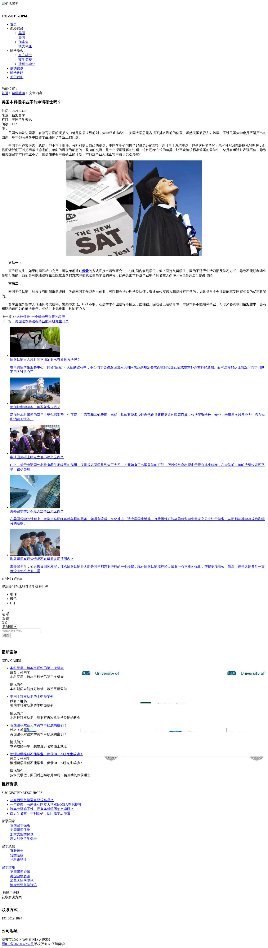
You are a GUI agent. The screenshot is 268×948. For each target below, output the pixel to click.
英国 (21, 33)
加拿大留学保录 (22, 834)
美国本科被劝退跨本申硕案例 (32, 696)
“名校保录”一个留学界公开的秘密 (40, 317)
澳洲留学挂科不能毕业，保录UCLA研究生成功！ (46, 754)
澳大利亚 (25, 46)
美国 (21, 37)
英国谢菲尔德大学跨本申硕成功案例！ (38, 725)
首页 (13, 24)
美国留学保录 (20, 830)
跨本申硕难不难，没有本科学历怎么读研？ (42, 809)
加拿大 (23, 42)
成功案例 (16, 68)
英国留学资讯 (20, 872)
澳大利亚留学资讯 (23, 885)
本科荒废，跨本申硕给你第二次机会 (37, 668)
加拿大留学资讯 (22, 880)
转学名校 (25, 59)
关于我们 (16, 77)
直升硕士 (25, 55)
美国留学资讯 (20, 876)
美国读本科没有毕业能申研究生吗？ (42, 321)
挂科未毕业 (26, 64)
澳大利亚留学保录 (23, 838)
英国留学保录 (20, 825)
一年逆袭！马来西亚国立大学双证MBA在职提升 (45, 804)
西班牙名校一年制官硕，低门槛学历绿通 (40, 813)
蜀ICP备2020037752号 (18, 944)
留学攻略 (16, 72)
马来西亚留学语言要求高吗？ (32, 800)
